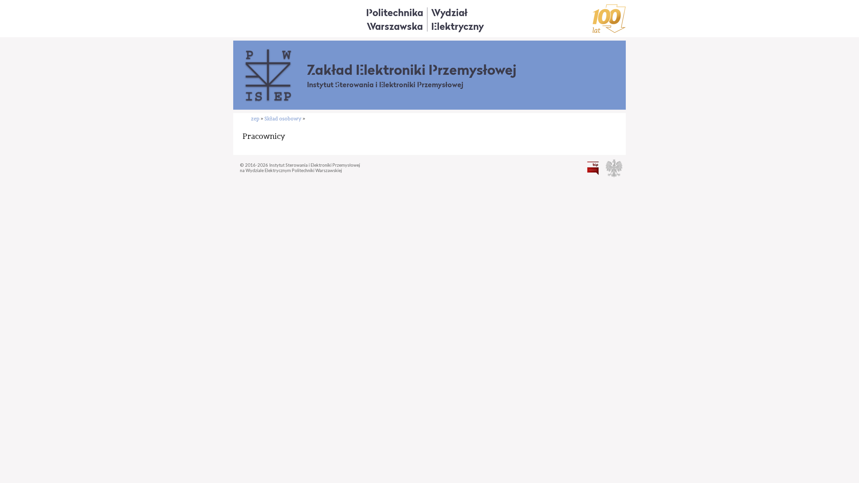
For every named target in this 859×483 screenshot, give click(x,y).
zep (255, 118)
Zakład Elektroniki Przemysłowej (411, 70)
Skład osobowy (282, 118)
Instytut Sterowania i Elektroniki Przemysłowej (385, 84)
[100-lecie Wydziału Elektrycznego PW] (609, 18)
